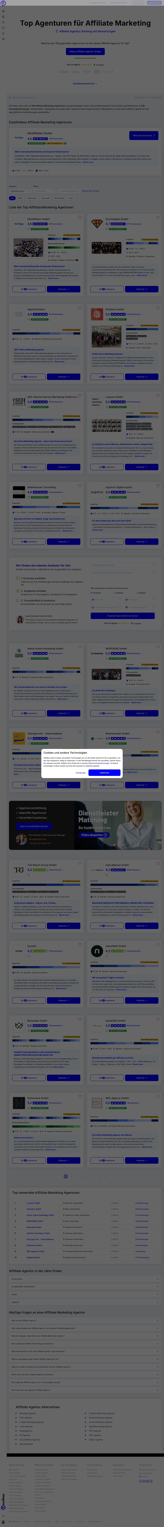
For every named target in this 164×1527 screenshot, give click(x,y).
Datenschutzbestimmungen (98, 763)
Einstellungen (81, 773)
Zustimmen (104, 772)
